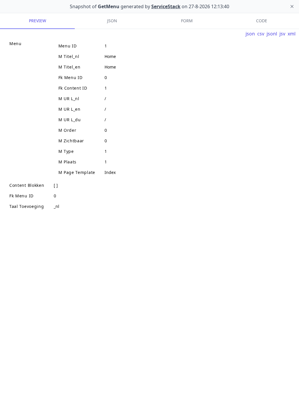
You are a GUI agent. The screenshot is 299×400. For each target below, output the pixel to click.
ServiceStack (165, 6)
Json (112, 20)
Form (187, 20)
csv (260, 33)
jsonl (272, 33)
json (250, 33)
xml (291, 33)
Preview (37, 20)
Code (261, 20)
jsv (282, 33)
